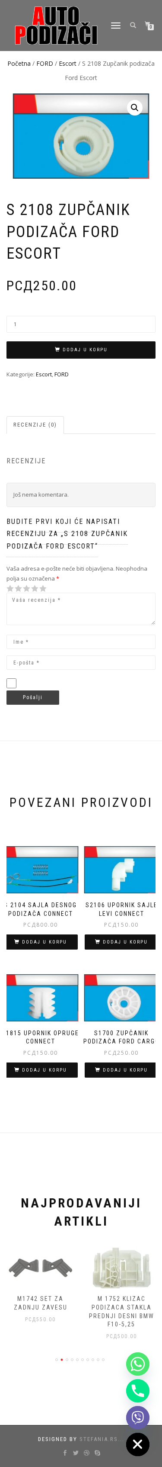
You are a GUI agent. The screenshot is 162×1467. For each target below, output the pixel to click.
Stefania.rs (98, 1439)
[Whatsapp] (137, 1364)
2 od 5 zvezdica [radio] (14, 588)
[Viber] (137, 1417)
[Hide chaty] (137, 1444)
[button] (135, 108)
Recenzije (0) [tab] (35, 424)
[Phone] (137, 1391)
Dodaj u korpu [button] (44, 942)
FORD (44, 63)
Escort (67, 63)
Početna (19, 63)
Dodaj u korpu (85, 350)
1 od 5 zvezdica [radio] (10, 588)
